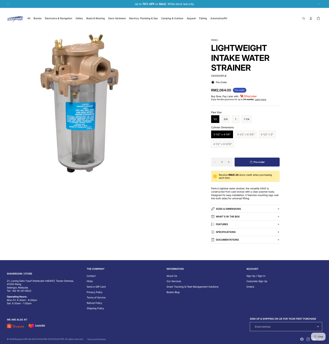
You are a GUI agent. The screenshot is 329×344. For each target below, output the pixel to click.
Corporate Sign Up (256, 281)
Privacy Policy (94, 292)
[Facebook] (302, 339)
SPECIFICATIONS (226, 231)
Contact (91, 275)
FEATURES (222, 224)
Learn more (260, 99)
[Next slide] (318, 4)
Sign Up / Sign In (255, 275)
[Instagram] (308, 339)
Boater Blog (173, 292)
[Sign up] (317, 326)
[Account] (311, 18)
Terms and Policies (96, 339)
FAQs (90, 281)
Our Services (174, 281)
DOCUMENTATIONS (227, 239)
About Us (172, 275)
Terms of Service (96, 297)
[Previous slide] (8, 4)
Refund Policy (94, 302)
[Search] (303, 18)
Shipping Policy (95, 308)
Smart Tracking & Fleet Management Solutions (192, 286)
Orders (250, 286)
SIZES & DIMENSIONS (228, 208)
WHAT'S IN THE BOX (228, 216)
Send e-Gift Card (96, 286)
